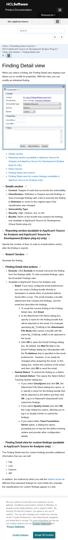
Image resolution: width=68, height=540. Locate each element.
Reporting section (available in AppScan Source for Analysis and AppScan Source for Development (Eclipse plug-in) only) (36, 161)
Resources (47, 15)
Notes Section (15, 169)
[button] (3, 186)
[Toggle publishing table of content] (9, 56)
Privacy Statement (16, 526)
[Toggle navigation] (60, 10)
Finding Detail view (31, 52)
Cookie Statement (41, 523)
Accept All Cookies (44, 535)
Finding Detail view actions (22, 172)
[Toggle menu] (57, 22)
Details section (16, 154)
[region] (34, 518)
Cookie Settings (20, 535)
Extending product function (22, 46)
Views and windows (11, 52)
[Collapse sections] (3, 55)
